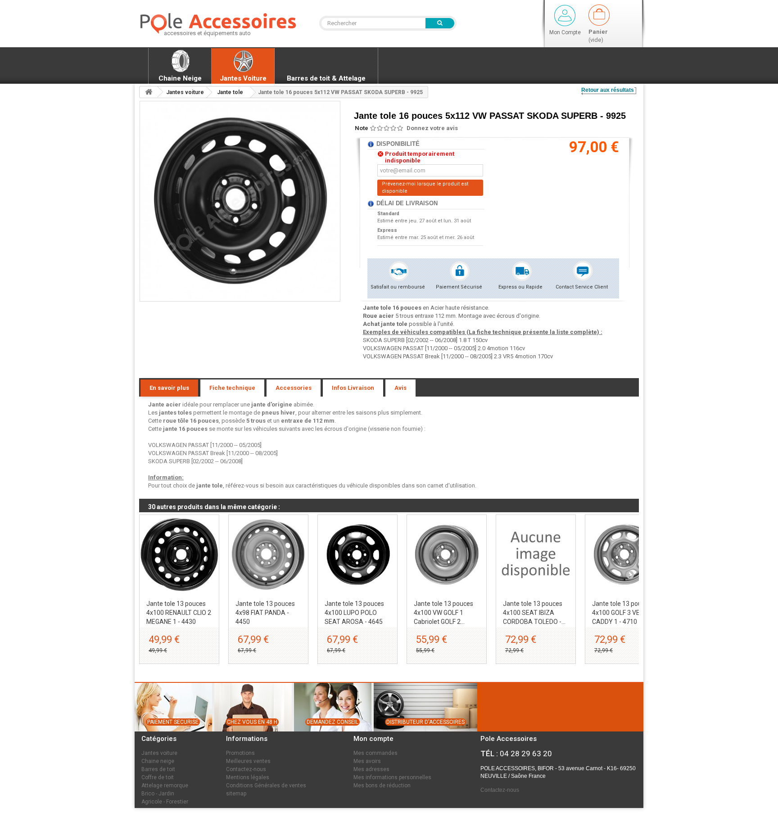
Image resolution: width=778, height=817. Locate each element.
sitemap (236, 793)
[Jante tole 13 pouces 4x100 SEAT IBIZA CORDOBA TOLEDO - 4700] (535, 554)
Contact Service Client (582, 287)
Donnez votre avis (432, 128)
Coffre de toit (157, 777)
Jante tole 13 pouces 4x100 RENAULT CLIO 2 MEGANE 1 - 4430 (178, 612)
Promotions (240, 753)
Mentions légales (247, 777)
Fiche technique (232, 387)
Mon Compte (565, 32)
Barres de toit (158, 769)
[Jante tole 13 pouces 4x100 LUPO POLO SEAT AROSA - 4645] (357, 554)
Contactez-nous (246, 769)
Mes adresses (371, 769)
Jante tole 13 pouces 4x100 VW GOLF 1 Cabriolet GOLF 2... (443, 612)
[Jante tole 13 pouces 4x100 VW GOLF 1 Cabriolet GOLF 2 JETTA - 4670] (446, 554)
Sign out (564, 15)
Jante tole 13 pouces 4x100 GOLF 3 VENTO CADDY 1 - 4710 (622, 612)
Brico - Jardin (157, 793)
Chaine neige (157, 761)
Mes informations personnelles (392, 777)
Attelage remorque (164, 785)
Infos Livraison (353, 387)
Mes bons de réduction (382, 785)
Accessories (294, 387)
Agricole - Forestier (164, 802)
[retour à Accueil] (148, 92)
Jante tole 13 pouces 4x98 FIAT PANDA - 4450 (265, 612)
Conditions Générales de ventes (266, 785)
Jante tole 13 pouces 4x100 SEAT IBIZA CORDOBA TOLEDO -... (534, 612)
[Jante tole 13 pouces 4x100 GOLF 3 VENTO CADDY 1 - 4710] (625, 554)
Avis (400, 387)
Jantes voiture (159, 753)
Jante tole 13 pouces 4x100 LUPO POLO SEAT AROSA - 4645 (354, 612)
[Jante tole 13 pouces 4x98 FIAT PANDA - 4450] (268, 554)
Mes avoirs (367, 761)
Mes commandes (375, 753)
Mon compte (373, 739)
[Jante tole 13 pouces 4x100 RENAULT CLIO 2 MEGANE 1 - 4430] (179, 554)
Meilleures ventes (248, 761)
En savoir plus (169, 387)
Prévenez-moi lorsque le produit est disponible (425, 187)
